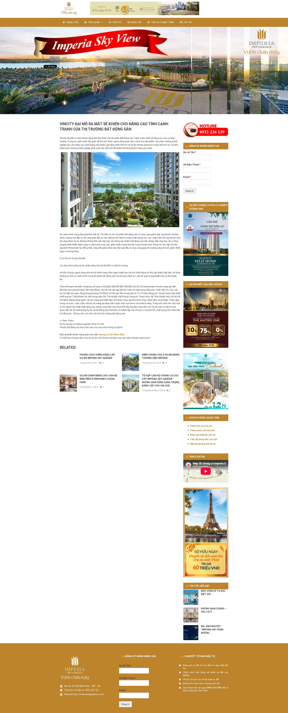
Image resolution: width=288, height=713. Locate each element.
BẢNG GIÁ (135, 22)
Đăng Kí (190, 191)
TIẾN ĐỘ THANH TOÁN (162, 22)
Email (187, 177)
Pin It (46, 75)
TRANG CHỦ (71, 22)
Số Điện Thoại (191, 164)
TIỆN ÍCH (116, 22)
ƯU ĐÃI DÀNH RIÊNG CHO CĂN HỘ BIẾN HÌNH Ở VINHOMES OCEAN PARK (98, 379)
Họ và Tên (189, 152)
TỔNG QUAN (93, 22)
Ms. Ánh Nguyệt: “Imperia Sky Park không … (212, 629)
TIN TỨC (187, 22)
